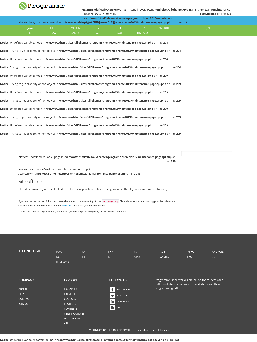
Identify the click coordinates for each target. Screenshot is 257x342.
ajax (53, 32)
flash (97, 32)
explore (71, 280)
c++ (52, 28)
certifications (74, 313)
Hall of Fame (73, 318)
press (22, 294)
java (30, 28)
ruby (142, 28)
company (26, 280)
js (30, 32)
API (66, 323)
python (75, 28)
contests (70, 308)
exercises (70, 294)
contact (24, 299)
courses (70, 299)
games (75, 32)
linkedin (123, 301)
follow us (118, 280)
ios (187, 28)
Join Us (23, 303)
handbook (66, 205)
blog (121, 307)
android (165, 28)
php (119, 28)
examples (70, 289)
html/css (142, 32)
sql (119, 32)
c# (97, 28)
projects (70, 303)
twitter (122, 295)
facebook (124, 289)
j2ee (209, 28)
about (22, 289)
